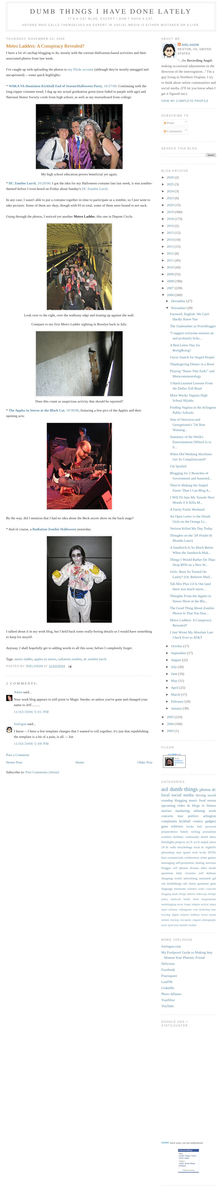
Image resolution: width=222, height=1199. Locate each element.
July (174, 667)
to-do (202, 852)
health (186, 899)
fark (199, 826)
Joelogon (20, 724)
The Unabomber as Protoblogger (193, 326)
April (175, 687)
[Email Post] (69, 666)
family (184, 831)
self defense (207, 873)
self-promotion (185, 862)
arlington (209, 816)
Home (80, 762)
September (179, 653)
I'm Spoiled (178, 466)
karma (212, 914)
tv (203, 805)
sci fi (189, 842)
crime (203, 857)
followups (201, 894)
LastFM (166, 982)
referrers (177, 826)
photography (209, 919)
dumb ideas (208, 837)
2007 (171, 288)
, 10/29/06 (29, 183)
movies (166, 811)
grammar (203, 883)
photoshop (167, 852)
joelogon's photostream (178, 762)
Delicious (168, 963)
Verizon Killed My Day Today (191, 528)
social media (183, 795)
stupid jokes (208, 842)
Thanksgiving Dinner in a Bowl (192, 364)
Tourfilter (168, 1000)
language (167, 888)
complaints (169, 821)
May (174, 681)
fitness (211, 805)
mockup (174, 919)
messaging (167, 862)
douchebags (185, 847)
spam (171, 925)
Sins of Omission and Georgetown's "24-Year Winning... (187, 425)
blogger (166, 868)
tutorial (183, 925)
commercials (175, 857)
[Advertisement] (175, 1081)
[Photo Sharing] (79, 169)
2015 (171, 233)
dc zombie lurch (95, 659)
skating (199, 862)
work (212, 811)
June (174, 674)
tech (195, 852)
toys (176, 925)
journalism (209, 831)
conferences (191, 857)
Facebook (168, 970)
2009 (171, 274)
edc (185, 883)
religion (196, 904)
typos (164, 909)
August (176, 660)
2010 (171, 267)
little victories (186, 873)
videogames (185, 909)
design (182, 894)
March (176, 694)
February (178, 701)
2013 (171, 246)
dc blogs (193, 805)
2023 (171, 198)
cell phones (180, 868)
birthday (178, 837)
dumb (181, 1163)
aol (164, 789)
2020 (171, 205)
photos (205, 789)
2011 (171, 260)
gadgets (210, 821)
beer (213, 909)
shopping (167, 878)
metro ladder (23, 659)
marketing (182, 811)
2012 (171, 253)
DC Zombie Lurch (95, 189)
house (204, 914)
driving (201, 795)
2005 (171, 717)
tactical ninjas (208, 904)
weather (192, 925)
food (202, 800)
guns (164, 826)
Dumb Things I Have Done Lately (111, 11)
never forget (184, 904)
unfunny (173, 909)
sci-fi (196, 842)
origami (197, 919)
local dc (199, 847)
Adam (18, 692)
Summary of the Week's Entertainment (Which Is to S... (190, 442)
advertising (190, 878)
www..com (174, 754)
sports (186, 852)
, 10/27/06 (62, 86)
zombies (166, 837)
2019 (171, 212)
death (175, 894)
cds (163, 883)
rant (178, 852)
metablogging (168, 904)
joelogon (182, 1166)
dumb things (184, 789)
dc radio (171, 847)
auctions (211, 862)
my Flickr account (80, 69)
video (181, 805)
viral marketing (201, 909)
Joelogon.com (171, 946)
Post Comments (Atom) (42, 772)
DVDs (212, 852)
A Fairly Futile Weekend (187, 509)
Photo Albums (171, 994)
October (177, 646)
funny (192, 883)
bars (163, 857)
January (177, 708)
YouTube (167, 1006)
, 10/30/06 (44, 410)
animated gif (207, 878)
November (179, 308)
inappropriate (209, 899)
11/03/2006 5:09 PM (31, 743)
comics (198, 821)
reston (211, 800)
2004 (171, 724)
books (190, 826)
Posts (170, 123)
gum (213, 883)
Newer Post (14, 762)
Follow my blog (188, 1170)
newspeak (185, 919)
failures (191, 894)
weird (178, 878)
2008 (171, 281)
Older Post (145, 762)
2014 (171, 239)
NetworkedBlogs (186, 1150)
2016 (171, 226)
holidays (195, 914)
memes (165, 919)
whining (199, 811)
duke (204, 868)
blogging (181, 800)
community (192, 837)
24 (162, 847)
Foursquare (169, 976)
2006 (171, 295)
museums (180, 888)
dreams (194, 868)
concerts (167, 816)
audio (201, 888)
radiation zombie (70, 659)
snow (164, 925)
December (178, 301)
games (212, 857)
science (192, 888)
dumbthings (174, 883)
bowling (165, 914)
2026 (171, 177)
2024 (171, 191)
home (196, 899)
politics (193, 816)
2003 (171, 731)
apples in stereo (45, 659)
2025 (171, 184)
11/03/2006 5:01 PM (31, 712)
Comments (174, 131)
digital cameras (180, 914)
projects (180, 842)
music (193, 800)
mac (180, 816)
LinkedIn (167, 988)
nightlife (210, 847)
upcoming (168, 805)
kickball (185, 821)
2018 (171, 219)
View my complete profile (184, 100)
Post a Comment (17, 755)
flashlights (167, 842)
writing (195, 831)
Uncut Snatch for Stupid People (192, 357)
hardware (176, 899)
